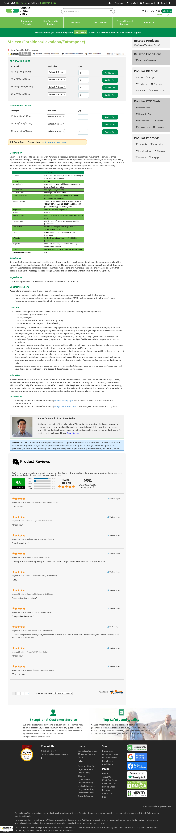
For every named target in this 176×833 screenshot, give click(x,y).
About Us (106, 776)
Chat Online (21, 3)
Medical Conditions (86, 786)
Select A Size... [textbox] (56, 72)
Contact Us (148, 2)
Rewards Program (86, 796)
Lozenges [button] (160, 127)
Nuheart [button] (161, 150)
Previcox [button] (142, 157)
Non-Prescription (110, 754)
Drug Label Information (65, 406)
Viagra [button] (152, 77)
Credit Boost (108, 764)
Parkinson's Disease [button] (147, 60)
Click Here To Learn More (54, 142)
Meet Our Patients (110, 780)
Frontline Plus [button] (144, 150)
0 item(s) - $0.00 (153, 11)
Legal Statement (85, 769)
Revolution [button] (158, 144)
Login (159, 14)
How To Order (108, 786)
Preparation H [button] (144, 120)
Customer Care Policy (87, 766)
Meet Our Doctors (110, 783)
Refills (133, 2)
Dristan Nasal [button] (144, 107)
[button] (6, 829)
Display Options (44, 693)
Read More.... (73, 433)
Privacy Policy (84, 772)
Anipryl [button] (155, 157)
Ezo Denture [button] (144, 127)
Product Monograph (63, 400)
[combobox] (57, 72)
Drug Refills (107, 761)
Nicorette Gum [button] (145, 114)
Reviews (106, 790)
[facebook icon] (169, 2)
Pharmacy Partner (86, 792)
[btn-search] (111, 12)
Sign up (168, 14)
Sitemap (81, 776)
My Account (117, 2)
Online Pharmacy (85, 782)
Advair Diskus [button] (158, 90)
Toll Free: (43, 2)
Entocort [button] (142, 90)
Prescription (107, 750)
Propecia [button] (158, 84)
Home (105, 773)
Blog (163, 2)
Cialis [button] (140, 77)
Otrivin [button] (160, 120)
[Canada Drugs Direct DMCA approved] (137, 785)
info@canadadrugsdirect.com (54, 753)
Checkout (167, 10)
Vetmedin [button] (142, 144)
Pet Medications (109, 757)
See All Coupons (133, 32)
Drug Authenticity (86, 789)
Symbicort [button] (143, 84)
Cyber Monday (84, 779)
